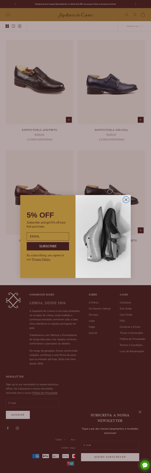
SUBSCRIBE (48, 246)
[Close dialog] (126, 199)
